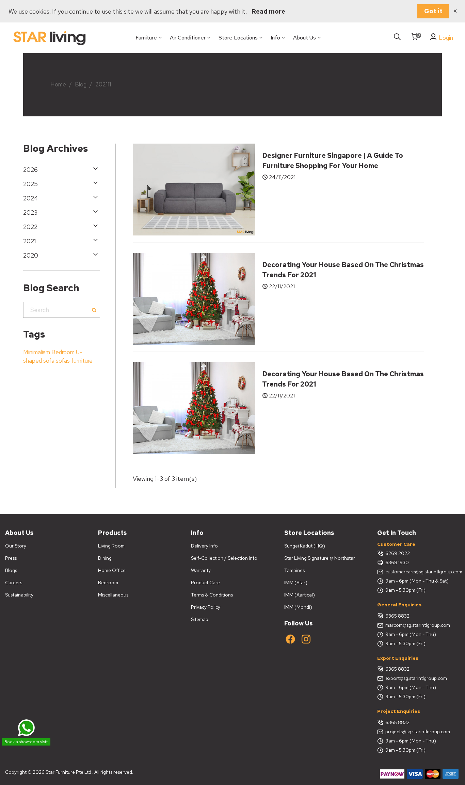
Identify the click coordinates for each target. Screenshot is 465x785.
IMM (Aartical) (299, 595)
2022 (30, 227)
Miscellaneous (113, 595)
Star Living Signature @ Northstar (319, 558)
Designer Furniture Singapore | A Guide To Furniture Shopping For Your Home (332, 160)
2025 (30, 184)
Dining (105, 558)
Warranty (201, 570)
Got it (433, 11)
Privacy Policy (205, 607)
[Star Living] (49, 38)
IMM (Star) (295, 582)
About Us (304, 37)
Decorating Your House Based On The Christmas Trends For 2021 (343, 269)
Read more (268, 11)
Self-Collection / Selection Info (224, 558)
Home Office (112, 570)
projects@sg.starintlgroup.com (417, 732)
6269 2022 (397, 553)
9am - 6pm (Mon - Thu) (410, 634)
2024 (30, 198)
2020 (30, 255)
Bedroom (63, 352)
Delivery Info (204, 546)
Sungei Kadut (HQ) (304, 546)
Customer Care (396, 544)
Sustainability (19, 595)
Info (275, 37)
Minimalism (36, 352)
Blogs (11, 570)
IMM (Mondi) (298, 607)
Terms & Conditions (212, 595)
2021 (29, 241)
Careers (13, 582)
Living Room (111, 546)
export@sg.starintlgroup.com (416, 678)
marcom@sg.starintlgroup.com (417, 625)
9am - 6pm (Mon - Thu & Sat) (417, 581)
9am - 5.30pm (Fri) (405, 590)
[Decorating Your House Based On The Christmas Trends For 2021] (194, 298)
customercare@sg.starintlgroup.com (422, 572)
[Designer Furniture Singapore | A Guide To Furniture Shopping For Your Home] (194, 189)
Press (11, 558)
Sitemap (199, 619)
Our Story (15, 546)
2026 (30, 170)
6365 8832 (397, 616)
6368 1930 (397, 562)
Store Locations (238, 37)
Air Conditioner (188, 37)
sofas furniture (74, 360)
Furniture (146, 37)
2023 (30, 212)
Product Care (205, 582)
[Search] (397, 37)
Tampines (294, 570)
